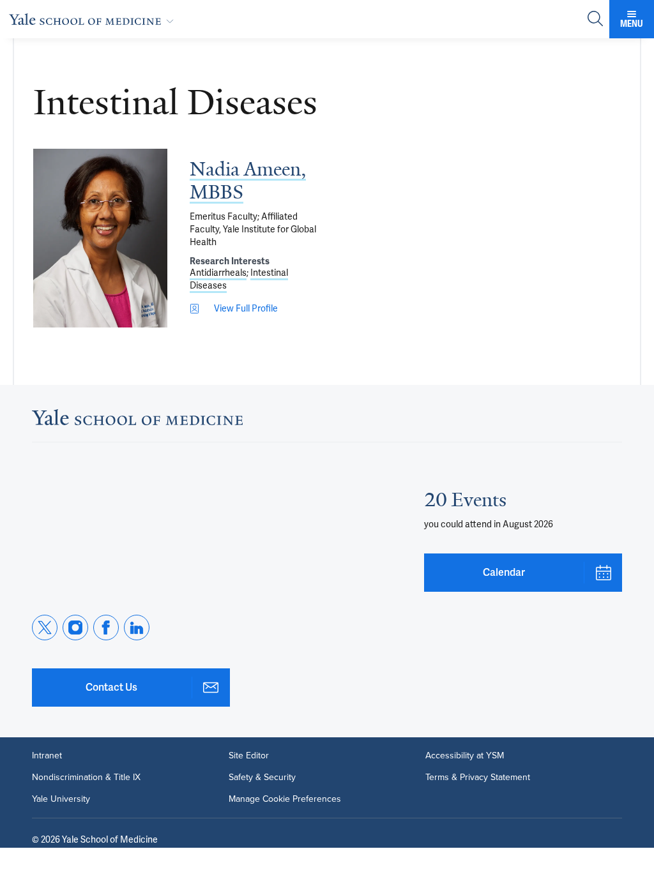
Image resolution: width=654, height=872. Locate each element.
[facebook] (106, 627)
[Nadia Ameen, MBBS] (100, 238)
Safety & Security (262, 777)
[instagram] (75, 627)
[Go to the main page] (94, 19)
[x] (44, 627)
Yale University (61, 799)
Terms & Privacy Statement (477, 777)
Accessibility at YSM (464, 756)
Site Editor (249, 756)
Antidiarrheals (218, 272)
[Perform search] (595, 19)
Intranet (47, 756)
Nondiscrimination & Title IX (86, 777)
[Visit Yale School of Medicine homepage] (137, 421)
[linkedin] (136, 627)
